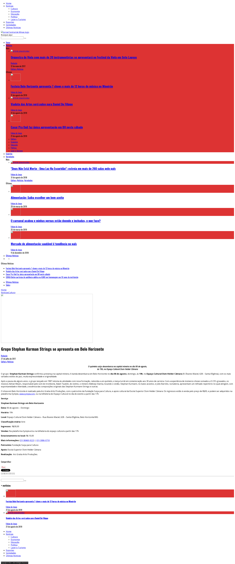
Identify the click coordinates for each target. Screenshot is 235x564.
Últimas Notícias (13, 27)
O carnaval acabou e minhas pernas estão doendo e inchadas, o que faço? (56, 220)
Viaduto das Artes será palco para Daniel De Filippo (42, 104)
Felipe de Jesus (16, 92)
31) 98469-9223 (27, 440)
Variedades (11, 25)
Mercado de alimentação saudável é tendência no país (44, 243)
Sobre (8, 285)
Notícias (9, 6)
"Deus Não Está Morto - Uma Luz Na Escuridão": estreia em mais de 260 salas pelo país (63, 168)
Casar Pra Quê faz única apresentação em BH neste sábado (47, 127)
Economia (15, 11)
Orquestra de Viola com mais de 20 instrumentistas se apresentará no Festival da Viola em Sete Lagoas (74, 57)
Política (14, 16)
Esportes (10, 22)
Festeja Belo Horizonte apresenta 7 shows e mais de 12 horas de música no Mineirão (62, 86)
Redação (14, 63)
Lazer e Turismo (18, 19)
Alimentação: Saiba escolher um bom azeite (37, 197)
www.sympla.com (27, 394)
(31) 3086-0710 (43, 440)
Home (8, 3)
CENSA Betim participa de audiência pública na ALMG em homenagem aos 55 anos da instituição (42, 277)
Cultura (14, 8)
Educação (15, 14)
